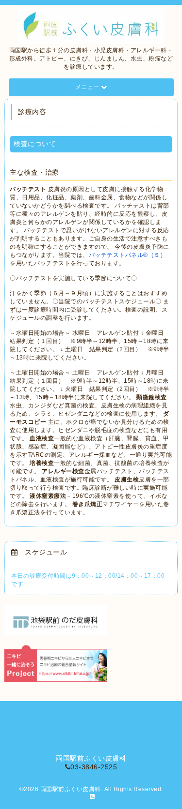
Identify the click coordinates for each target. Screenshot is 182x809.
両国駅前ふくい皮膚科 (70, 789)
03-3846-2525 (93, 767)
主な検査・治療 (34, 172)
